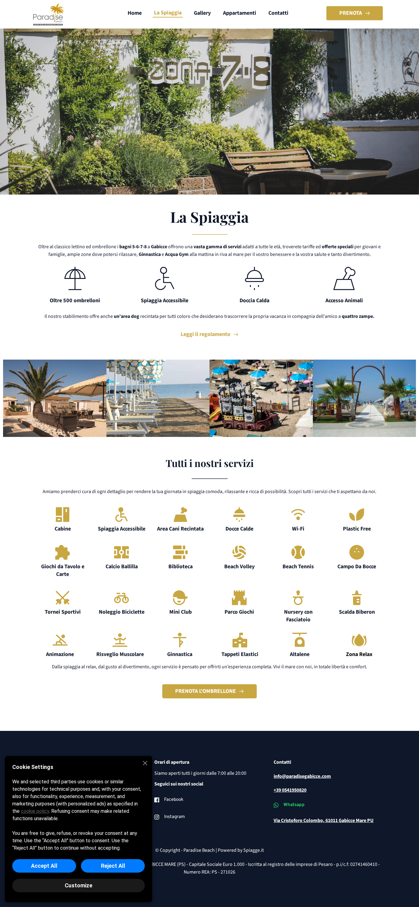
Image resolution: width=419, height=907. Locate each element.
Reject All (113, 866)
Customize (78, 885)
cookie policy (35, 811)
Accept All (44, 866)
